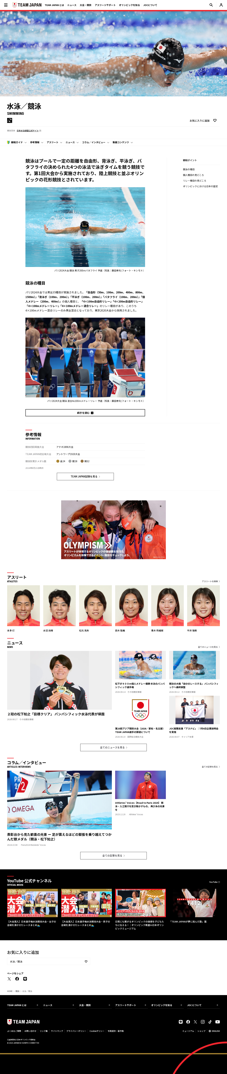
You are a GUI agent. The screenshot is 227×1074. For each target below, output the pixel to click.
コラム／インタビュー (93, 142)
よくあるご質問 (14, 1030)
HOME (10, 991)
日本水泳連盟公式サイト (28, 130)
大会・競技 (85, 1005)
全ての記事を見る (210, 766)
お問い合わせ (30, 1030)
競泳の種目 (189, 169)
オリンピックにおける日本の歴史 (200, 186)
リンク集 (44, 1030)
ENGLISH (216, 1030)
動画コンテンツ (121, 142)
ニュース (71, 5)
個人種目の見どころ (193, 175)
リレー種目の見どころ (194, 180)
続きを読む (83, 412)
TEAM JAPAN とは (16, 1005)
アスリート (52, 142)
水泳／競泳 (16, 961)
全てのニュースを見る (208, 646)
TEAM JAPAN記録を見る (84, 476)
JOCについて (150, 5)
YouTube (213, 881)
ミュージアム (188, 1030)
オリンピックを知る (129, 5)
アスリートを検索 (210, 581)
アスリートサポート (105, 5)
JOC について (194, 1005)
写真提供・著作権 (116, 1030)
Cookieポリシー (97, 1030)
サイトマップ (57, 1030)
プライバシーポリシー (76, 1030)
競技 (17, 991)
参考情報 (34, 142)
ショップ (201, 1030)
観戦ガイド (17, 142)
